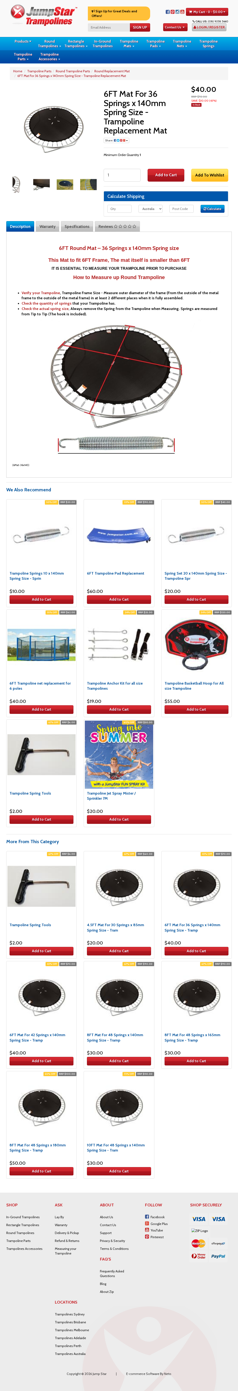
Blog (103, 1284)
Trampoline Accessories (49, 56)
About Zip (107, 1292)
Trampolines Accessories (24, 1249)
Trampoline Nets (182, 43)
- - (208, 12)
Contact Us (173, 27)
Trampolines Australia (70, 1354)
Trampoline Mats (129, 43)
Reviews (106, 226)
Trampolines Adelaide (70, 1338)
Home (17, 71)
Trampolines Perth (68, 1346)
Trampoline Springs (208, 43)
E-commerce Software (142, 1374)
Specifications (77, 226)
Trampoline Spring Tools (30, 793)
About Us (106, 1217)
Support (106, 1233)
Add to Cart (166, 174)
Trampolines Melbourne (72, 1330)
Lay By (59, 1217)
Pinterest (157, 1237)
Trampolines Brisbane (70, 1322)
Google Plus (159, 1224)
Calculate (213, 209)
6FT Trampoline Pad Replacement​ (115, 573)
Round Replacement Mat (112, 71)
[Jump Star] (44, 14)
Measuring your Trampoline (65, 1251)
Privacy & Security (112, 1241)
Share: (109, 140)
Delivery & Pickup (67, 1233)
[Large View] (18, 184)
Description (20, 226)
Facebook (158, 1217)
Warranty (48, 226)
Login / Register (210, 27)
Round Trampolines (48, 43)
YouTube (157, 1230)
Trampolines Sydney (70, 1314)
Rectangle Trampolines (74, 43)
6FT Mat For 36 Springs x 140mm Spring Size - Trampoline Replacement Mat (71, 76)
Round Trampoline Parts (73, 71)
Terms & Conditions (114, 1249)
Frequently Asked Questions (112, 1273)
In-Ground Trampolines (103, 43)
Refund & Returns (67, 1241)
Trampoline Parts (23, 56)
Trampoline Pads (155, 43)
